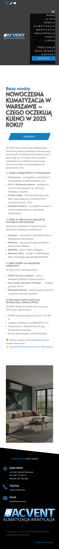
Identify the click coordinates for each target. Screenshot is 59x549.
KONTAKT (48, 54)
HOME (51, 15)
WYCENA (44, 58)
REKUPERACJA (45, 33)
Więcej (29, 432)
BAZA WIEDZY (45, 51)
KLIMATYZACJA (44, 26)
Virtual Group (23, 535)
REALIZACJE (46, 47)
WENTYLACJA (45, 29)
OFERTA (49, 22)
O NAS (50, 19)
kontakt (29, 136)
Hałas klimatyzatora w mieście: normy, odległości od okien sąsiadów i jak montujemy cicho (29, 385)
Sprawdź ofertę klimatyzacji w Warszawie (31, 346)
